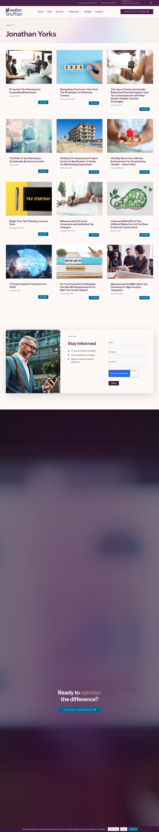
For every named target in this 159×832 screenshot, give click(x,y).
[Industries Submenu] (80, 11)
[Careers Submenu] (104, 11)
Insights (88, 11)
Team (49, 11)
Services (60, 11)
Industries (74, 11)
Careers (99, 11)
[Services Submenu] (65, 11)
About (40, 11)
